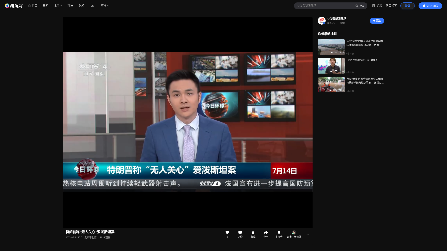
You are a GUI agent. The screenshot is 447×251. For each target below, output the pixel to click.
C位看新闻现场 (336, 18)
